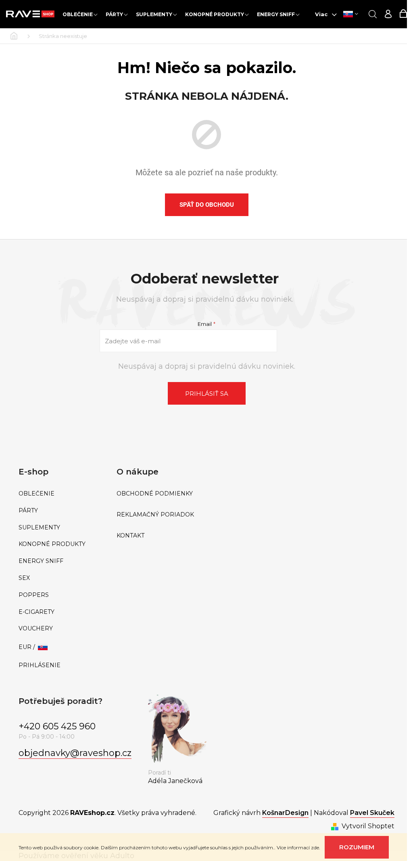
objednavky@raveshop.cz (75, 753)
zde (315, 847)
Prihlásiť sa (206, 393)
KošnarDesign (285, 813)
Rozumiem (356, 847)
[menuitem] (80, 14)
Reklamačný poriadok (155, 514)
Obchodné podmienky (155, 493)
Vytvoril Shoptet (368, 826)
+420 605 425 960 (57, 726)
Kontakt (130, 535)
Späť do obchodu (206, 204)
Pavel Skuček (372, 813)
